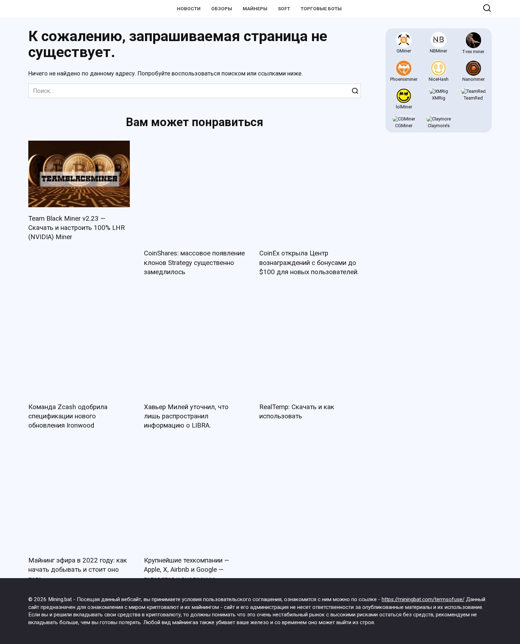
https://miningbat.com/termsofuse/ (423, 599)
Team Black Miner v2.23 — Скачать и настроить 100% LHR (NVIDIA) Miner (76, 228)
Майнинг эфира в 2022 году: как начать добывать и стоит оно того (77, 570)
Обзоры (221, 8)
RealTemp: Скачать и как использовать (296, 411)
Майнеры (255, 8)
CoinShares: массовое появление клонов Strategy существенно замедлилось (194, 262)
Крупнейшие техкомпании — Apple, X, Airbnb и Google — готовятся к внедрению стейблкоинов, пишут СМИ (186, 570)
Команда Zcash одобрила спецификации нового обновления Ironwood (68, 416)
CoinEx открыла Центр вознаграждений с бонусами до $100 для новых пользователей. (309, 262)
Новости (189, 8)
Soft (284, 8)
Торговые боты (321, 8)
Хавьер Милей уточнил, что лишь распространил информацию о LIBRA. (186, 416)
